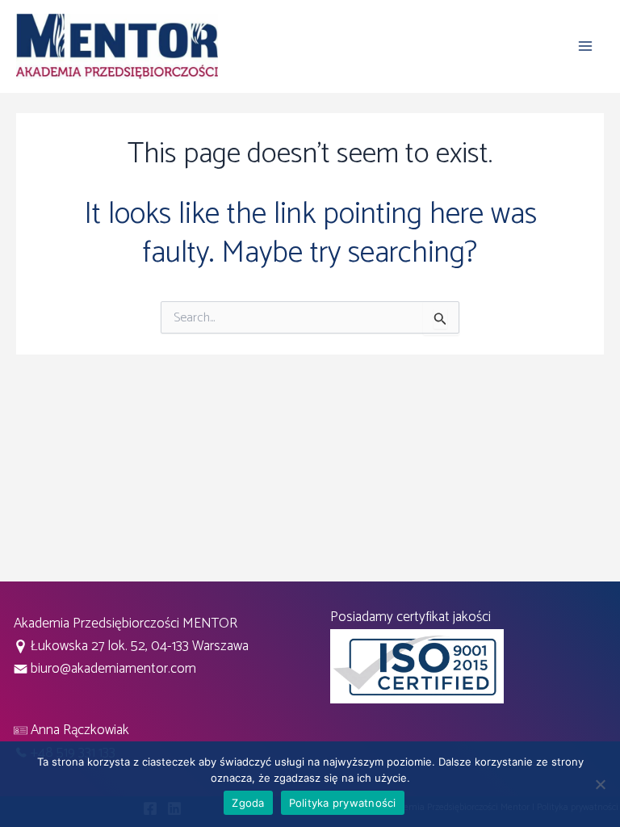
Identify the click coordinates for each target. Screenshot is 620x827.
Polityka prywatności (342, 802)
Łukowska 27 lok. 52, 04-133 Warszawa (140, 646)
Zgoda (248, 802)
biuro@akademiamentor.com (111, 668)
